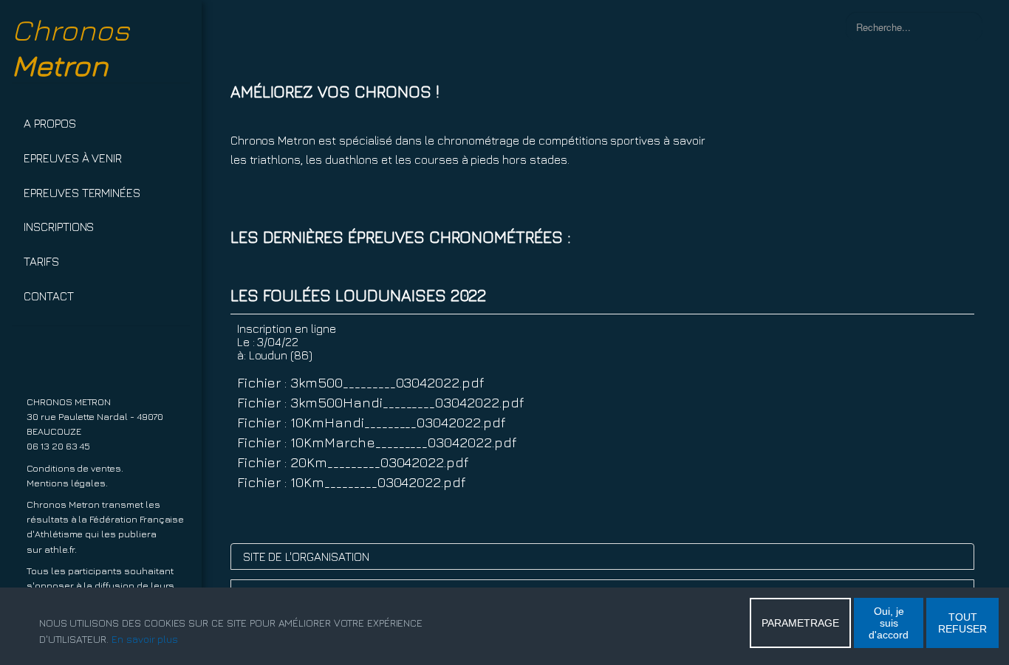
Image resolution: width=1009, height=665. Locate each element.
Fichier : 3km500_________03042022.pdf (360, 381)
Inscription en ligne (286, 328)
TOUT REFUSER (962, 623)
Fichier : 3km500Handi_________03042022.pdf (380, 401)
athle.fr (59, 549)
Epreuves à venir (73, 158)
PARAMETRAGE (800, 623)
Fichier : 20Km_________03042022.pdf (352, 461)
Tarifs (41, 261)
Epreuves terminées (82, 192)
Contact (49, 296)
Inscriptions (59, 226)
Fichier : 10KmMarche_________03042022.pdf (376, 441)
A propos (50, 123)
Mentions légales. (67, 483)
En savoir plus (145, 639)
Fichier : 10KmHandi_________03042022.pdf (371, 421)
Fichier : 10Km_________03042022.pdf (351, 481)
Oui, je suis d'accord (889, 623)
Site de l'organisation (306, 556)
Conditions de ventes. (75, 468)
